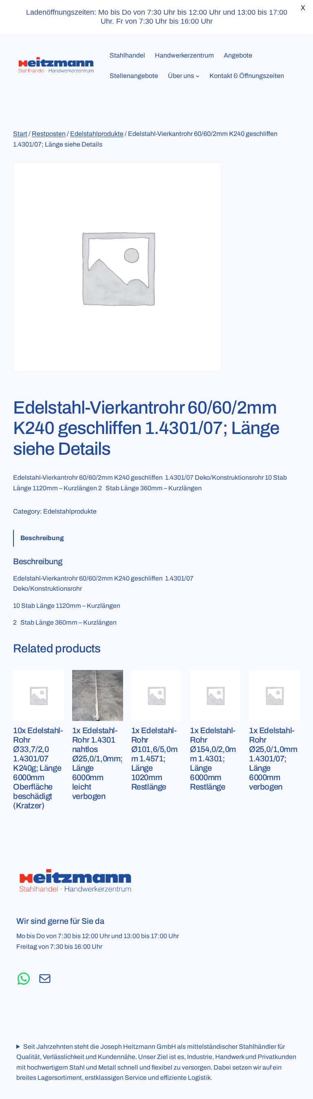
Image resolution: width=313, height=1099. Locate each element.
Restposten (49, 133)
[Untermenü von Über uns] (198, 76)
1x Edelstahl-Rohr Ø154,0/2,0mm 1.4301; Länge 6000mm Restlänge (213, 758)
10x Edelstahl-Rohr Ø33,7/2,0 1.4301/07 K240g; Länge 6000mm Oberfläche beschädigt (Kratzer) (38, 768)
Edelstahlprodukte (96, 133)
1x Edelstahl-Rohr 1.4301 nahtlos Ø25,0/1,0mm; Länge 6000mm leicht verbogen (97, 763)
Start (20, 133)
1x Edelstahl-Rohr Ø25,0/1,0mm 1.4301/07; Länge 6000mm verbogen (273, 758)
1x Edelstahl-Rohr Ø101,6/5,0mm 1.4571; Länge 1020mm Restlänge (154, 758)
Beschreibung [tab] (42, 537)
